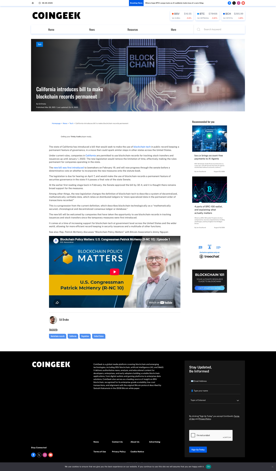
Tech (39, 44)
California (91, 155)
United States (99, 336)
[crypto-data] (181, 15)
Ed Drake (42, 104)
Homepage (56, 123)
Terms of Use (99, 451)
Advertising (154, 442)
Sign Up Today (198, 449)
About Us (135, 442)
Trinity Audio (76, 137)
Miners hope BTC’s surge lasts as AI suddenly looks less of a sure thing (174, 3)
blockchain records (58, 336)
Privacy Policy (119, 451)
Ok (208, 466)
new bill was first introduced (69, 167)
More (173, 29)
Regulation (85, 336)
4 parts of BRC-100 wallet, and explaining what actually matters (208, 209)
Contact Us (117, 442)
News (92, 29)
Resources (133, 29)
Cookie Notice (137, 451)
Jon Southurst (201, 171)
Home (51, 29)
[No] (272, 466)
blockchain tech (142, 146)
